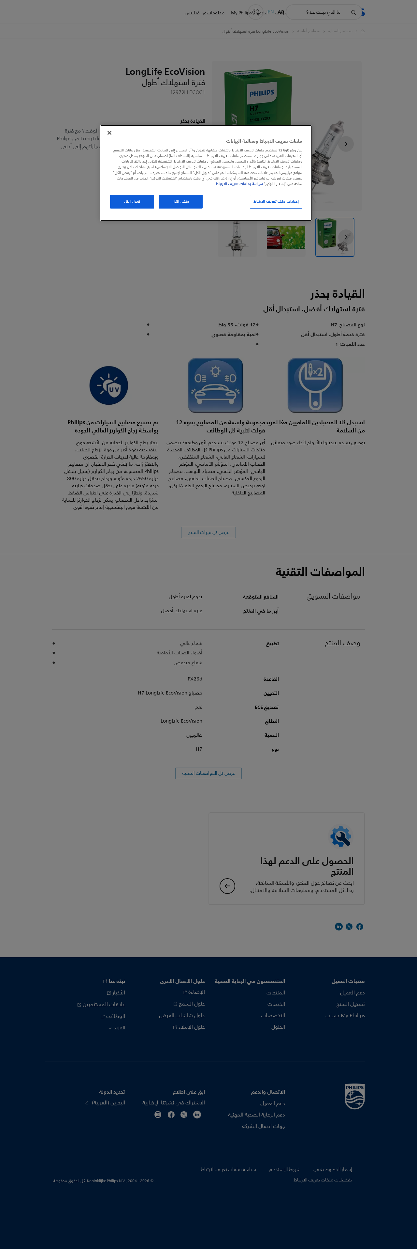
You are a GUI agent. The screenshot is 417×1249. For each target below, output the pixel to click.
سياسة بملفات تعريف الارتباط (239, 183)
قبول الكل (132, 201)
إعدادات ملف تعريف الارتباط (276, 201)
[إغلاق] (109, 133)
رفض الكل (181, 201)
